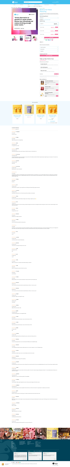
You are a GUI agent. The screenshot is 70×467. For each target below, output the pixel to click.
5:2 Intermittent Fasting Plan (22, 443)
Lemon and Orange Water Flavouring (49, 93)
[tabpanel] (24, 21)
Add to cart (51, 37)
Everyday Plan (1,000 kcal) (22, 442)
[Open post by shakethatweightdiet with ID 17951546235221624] (41, 433)
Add (57, 84)
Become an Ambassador (38, 446)
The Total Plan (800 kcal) (22, 441)
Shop (14, 4)
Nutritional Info (42, 49)
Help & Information (36, 4)
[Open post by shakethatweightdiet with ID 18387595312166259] (29, 433)
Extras (16, 7)
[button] (49, 23)
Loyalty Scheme (29, 441)
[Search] (41, 2)
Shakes (12, 441)
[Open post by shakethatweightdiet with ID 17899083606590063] (17, 433)
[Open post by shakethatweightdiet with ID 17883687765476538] (52, 433)
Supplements (19, 7)
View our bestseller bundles (46, 19)
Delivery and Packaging (38, 442)
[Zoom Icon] (37, 8)
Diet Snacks (12, 446)
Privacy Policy (36, 444)
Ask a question (49, 55)
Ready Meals (12, 443)
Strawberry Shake (48, 86)
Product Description (43, 47)
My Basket (55, 4)
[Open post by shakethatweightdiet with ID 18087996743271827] (6, 433)
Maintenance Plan (21, 444)
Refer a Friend (29, 442)
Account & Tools (46, 4)
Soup (12, 444)
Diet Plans (21, 4)
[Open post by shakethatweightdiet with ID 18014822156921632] (64, 433)
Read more (41, 14)
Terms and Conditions (37, 443)
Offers (28, 4)
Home (12, 7)
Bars (11, 442)
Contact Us (36, 441)
